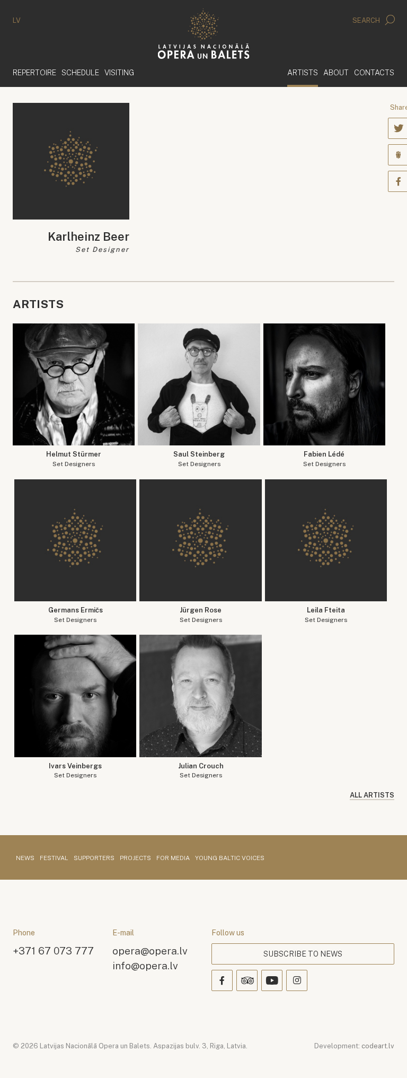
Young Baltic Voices (229, 858)
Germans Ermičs (75, 615)
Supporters (94, 858)
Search (367, 20)
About (336, 72)
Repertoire (34, 72)
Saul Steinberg (199, 459)
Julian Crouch (201, 770)
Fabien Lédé (324, 459)
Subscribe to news (302, 954)
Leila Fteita (326, 615)
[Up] (383, 1054)
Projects (135, 858)
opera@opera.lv (150, 950)
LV (17, 20)
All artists (372, 795)
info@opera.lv (145, 965)
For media (173, 858)
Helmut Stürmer (73, 459)
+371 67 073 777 (53, 950)
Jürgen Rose (201, 615)
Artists (302, 72)
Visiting (119, 72)
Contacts (374, 72)
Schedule (80, 72)
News (25, 858)
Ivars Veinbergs (75, 770)
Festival (54, 858)
